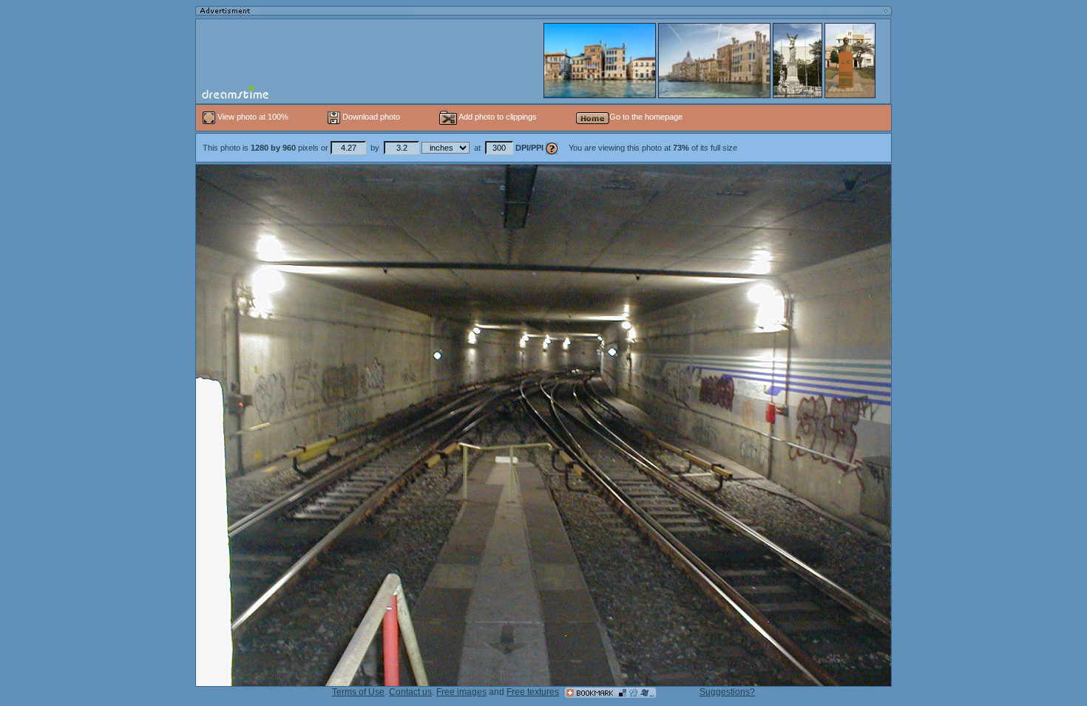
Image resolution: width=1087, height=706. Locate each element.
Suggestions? (727, 692)
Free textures (533, 692)
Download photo (370, 116)
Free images (461, 692)
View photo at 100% (253, 116)
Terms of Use (358, 692)
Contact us (410, 692)
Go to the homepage (646, 116)
